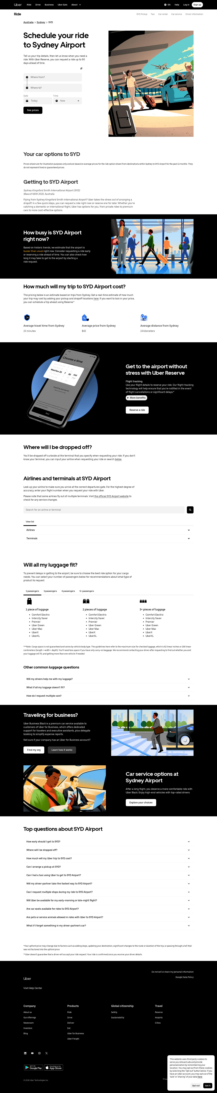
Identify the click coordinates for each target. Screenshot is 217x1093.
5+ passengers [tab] (87, 591)
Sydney (41, 22)
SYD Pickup (142, 14)
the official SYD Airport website (111, 496)
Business (49, 5)
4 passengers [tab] (68, 591)
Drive (38, 5)
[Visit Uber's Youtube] (32, 1053)
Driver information (194, 14)
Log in (186, 5)
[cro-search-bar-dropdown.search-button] (190, 509)
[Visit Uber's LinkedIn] (25, 1053)
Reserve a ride (137, 410)
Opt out (196, 1085)
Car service (176, 14)
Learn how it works (62, 750)
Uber (18, 5)
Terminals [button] (31, 538)
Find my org (34, 750)
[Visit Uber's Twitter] (46, 1053)
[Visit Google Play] (33, 1068)
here (96, 298)
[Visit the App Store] (53, 1067)
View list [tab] (30, 521)
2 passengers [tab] (32, 591)
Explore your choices (140, 802)
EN (169, 5)
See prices (33, 110)
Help (177, 5)
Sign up (197, 5)
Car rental (163, 14)
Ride (29, 5)
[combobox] (104, 509)
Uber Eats (62, 5)
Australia (28, 22)
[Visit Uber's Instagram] (39, 1053)
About (74, 5)
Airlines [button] (30, 530)
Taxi (153, 14)
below (118, 459)
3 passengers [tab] (50, 591)
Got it (208, 1085)
